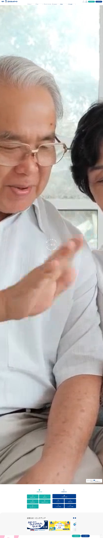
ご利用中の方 (99, 1)
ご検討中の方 (92, 1)
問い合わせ (77, 535)
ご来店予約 (86, 535)
